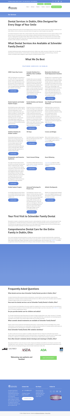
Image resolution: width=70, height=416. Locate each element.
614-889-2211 (53, 240)
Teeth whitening (48, 162)
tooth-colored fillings (33, 165)
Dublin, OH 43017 (25, 394)
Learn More (13, 90)
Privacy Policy (47, 413)
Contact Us (48, 6)
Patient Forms (47, 3)
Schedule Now (28, 398)
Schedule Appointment (56, 6)
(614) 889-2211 (34, 1)
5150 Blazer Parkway (26, 393)
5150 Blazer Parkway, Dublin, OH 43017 (15, 1)
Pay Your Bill (40, 3)
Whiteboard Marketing (40, 413)
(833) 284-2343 (27, 1)
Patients (37, 6)
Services (32, 6)
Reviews (43, 6)
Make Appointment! (48, 357)
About (27, 6)
